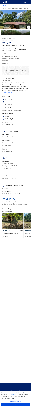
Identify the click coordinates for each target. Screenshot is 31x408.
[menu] (3, 2)
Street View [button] (15, 34)
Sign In (25, 2)
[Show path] (14, 38)
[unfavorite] (21, 214)
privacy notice (13, 394)
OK (15, 405)
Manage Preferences (15, 401)
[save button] (25, 6)
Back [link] (4, 5)
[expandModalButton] (28, 27)
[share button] (27, 5)
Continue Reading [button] (8, 93)
